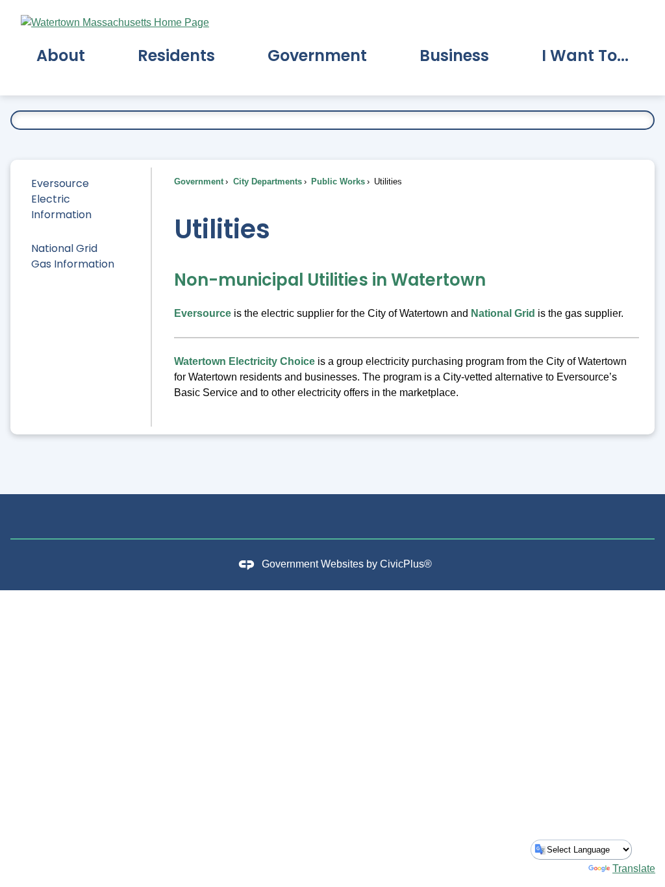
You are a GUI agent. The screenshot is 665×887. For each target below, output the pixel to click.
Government (198, 181)
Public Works (336, 181)
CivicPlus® (406, 563)
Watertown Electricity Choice (244, 361)
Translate (633, 868)
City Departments (266, 181)
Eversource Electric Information (61, 199)
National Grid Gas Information (72, 256)
